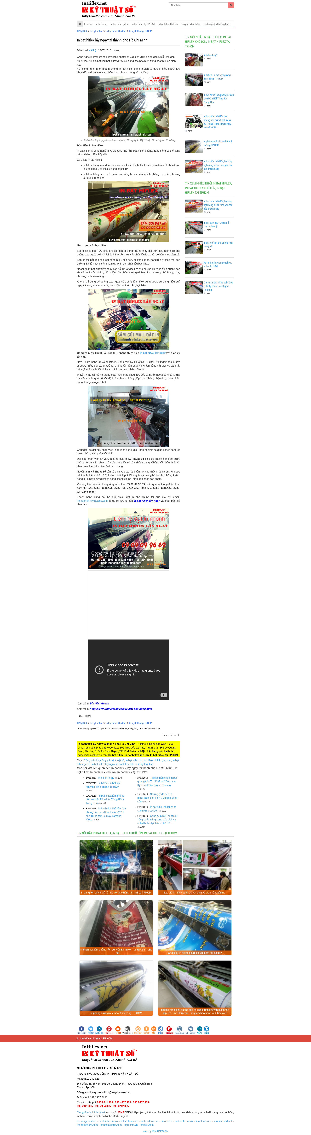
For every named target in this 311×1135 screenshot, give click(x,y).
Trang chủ (82, 31)
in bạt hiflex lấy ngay (153, 353)
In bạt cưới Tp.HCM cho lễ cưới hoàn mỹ (216, 224)
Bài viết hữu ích (99, 703)
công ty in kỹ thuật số (112, 760)
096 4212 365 (121, 1106)
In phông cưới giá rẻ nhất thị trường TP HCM (218, 143)
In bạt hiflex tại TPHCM (143, 24)
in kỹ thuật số (145, 764)
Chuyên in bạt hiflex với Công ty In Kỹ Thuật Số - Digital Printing (218, 286)
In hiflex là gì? (106, 777)
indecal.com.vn (184, 1121)
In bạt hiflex (101, 24)
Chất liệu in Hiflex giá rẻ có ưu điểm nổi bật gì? (195, 952)
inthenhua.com (129, 1121)
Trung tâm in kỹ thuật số (91, 1112)
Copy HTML (85, 716)
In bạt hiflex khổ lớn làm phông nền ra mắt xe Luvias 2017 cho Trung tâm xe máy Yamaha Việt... (217, 122)
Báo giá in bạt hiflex (191, 24)
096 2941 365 (85, 1106)
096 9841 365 (105, 1102)
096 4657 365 (123, 1102)
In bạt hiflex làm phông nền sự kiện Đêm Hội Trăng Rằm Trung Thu (105, 799)
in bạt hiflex (132, 760)
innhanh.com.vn (108, 1121)
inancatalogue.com (111, 1124)
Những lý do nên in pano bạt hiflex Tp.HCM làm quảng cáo (157, 798)
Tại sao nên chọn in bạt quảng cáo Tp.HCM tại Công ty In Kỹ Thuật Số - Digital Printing (157, 781)
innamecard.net (223, 1121)
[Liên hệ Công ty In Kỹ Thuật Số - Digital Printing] (128, 211)
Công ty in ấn (91, 760)
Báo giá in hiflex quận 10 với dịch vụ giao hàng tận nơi (194, 892)
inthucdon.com (149, 1121)
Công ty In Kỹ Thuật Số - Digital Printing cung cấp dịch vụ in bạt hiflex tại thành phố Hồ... (157, 820)
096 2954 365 (103, 1106)
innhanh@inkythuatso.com (92, 500)
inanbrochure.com (87, 1124)
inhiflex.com (147, 1124)
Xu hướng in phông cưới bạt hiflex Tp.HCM (218, 264)
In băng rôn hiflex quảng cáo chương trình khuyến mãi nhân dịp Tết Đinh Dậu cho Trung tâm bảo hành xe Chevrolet (195, 1011)
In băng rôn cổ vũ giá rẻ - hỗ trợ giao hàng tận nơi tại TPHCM (116, 892)
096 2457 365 (141, 1102)
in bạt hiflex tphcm (126, 764)
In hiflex (88, 24)
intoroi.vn (166, 1121)
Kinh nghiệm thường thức (217, 24)
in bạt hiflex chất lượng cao (155, 760)
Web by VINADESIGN (155, 1131)
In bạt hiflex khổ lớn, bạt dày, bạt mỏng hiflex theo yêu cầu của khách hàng (218, 165)
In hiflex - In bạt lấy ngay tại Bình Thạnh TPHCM (217, 76)
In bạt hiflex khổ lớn (168, 24)
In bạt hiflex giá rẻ (119, 24)
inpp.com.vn (131, 1124)
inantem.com (203, 1121)
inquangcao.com (86, 1121)
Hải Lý (92, 50)
